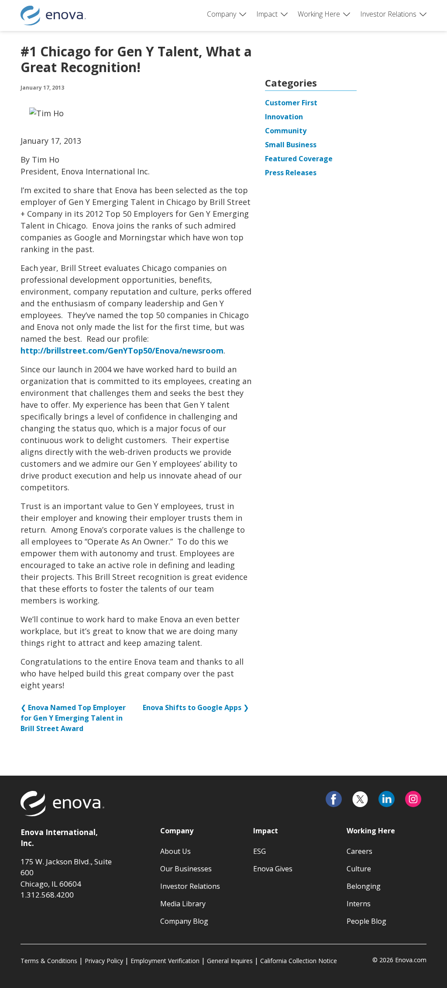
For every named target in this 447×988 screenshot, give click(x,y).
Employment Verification (165, 961)
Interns (359, 903)
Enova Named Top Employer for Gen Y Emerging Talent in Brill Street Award (73, 718)
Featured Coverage (299, 158)
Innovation (284, 116)
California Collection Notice (298, 961)
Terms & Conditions (49, 961)
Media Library (183, 903)
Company (221, 14)
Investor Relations (388, 14)
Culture (359, 869)
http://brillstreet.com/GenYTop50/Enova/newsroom (122, 350)
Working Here (319, 14)
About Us (175, 851)
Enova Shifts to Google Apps (192, 707)
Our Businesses (186, 869)
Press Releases (290, 172)
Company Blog (184, 921)
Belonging (364, 886)
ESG (259, 851)
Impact (267, 14)
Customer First (291, 102)
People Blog (366, 921)
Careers (359, 851)
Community (285, 130)
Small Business (290, 144)
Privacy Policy (104, 961)
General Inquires (230, 961)
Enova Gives (272, 869)
